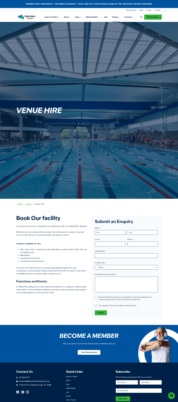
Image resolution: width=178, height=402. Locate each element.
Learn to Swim (71, 376)
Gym (68, 384)
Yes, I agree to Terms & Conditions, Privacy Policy (118, 306)
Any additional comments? (105, 274)
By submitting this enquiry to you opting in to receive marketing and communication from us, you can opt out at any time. (125, 298)
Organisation (100, 251)
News (141, 10)
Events (149, 10)
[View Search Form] (141, 17)
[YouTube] (28, 392)
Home (20, 204)
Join (106, 17)
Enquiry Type (100, 263)
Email (98, 239)
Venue (28, 204)
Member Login (131, 10)
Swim (68, 380)
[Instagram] (23, 392)
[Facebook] (18, 392)
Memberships (153, 17)
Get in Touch (71, 400)
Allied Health (71, 388)
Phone (130, 239)
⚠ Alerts (157, 10)
